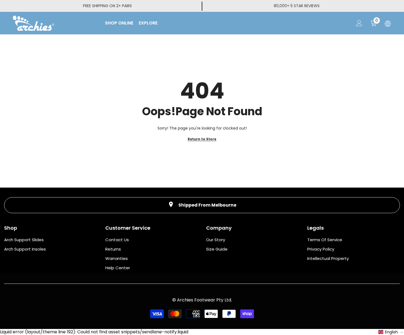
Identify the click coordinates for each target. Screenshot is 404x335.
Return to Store (202, 139)
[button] (391, 332)
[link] (202, 205)
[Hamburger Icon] (387, 23)
